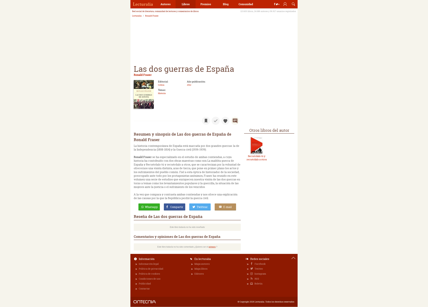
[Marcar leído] (216, 121)
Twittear (202, 207)
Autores (165, 4)
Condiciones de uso (149, 278)
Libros (186, 4)
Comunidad (246, 4)
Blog (226, 4)
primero (212, 247)
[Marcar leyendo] (206, 121)
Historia (162, 93)
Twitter (258, 268)
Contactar (144, 288)
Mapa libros (200, 268)
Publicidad (145, 283)
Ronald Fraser (151, 16)
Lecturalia (137, 16)
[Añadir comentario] (235, 121)
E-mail (227, 207)
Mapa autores (202, 263)
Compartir (176, 207)
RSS (256, 278)
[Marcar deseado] (225, 121)
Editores (199, 273)
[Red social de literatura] (142, 4)
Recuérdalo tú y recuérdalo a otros (257, 158)
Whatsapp (151, 207)
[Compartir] (277, 4)
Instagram (260, 273)
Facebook (260, 263)
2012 (189, 85)
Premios (205, 4)
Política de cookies (149, 273)
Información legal (149, 263)
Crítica (161, 85)
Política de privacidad (151, 268)
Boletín (258, 283)
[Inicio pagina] (293, 258)
